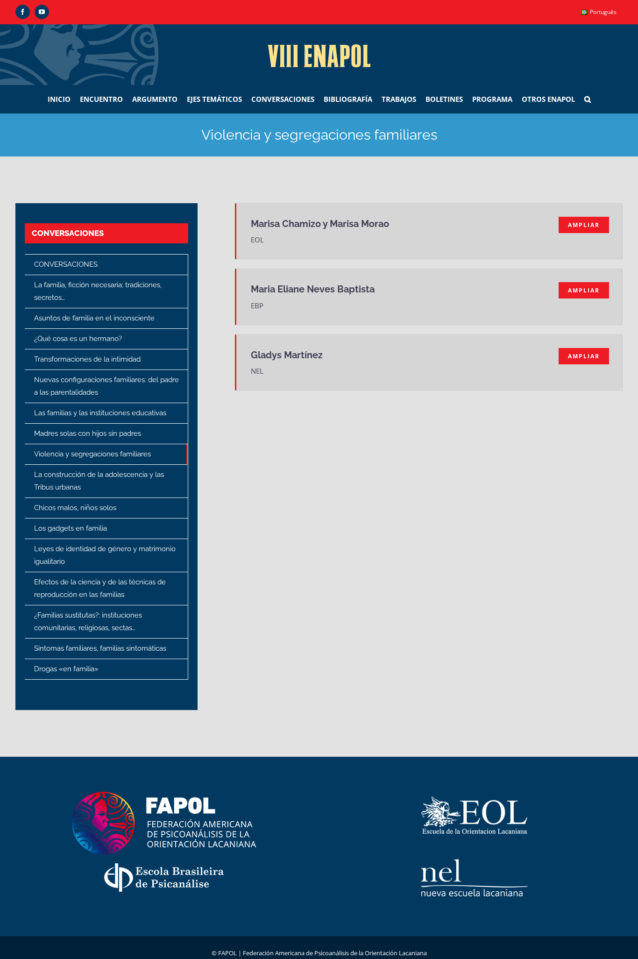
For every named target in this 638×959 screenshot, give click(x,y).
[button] (587, 99)
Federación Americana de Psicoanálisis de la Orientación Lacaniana (335, 953)
